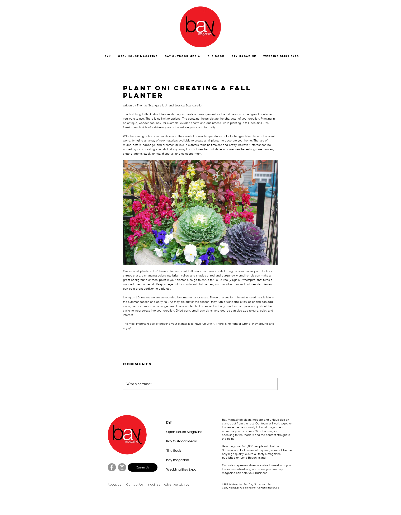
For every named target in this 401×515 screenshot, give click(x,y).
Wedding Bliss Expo (176, 469)
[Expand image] (200, 212)
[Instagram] (122, 467)
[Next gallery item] (272, 212)
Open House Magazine (176, 431)
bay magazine (176, 460)
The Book (173, 450)
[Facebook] (112, 467)
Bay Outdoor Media (176, 441)
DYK (169, 422)
